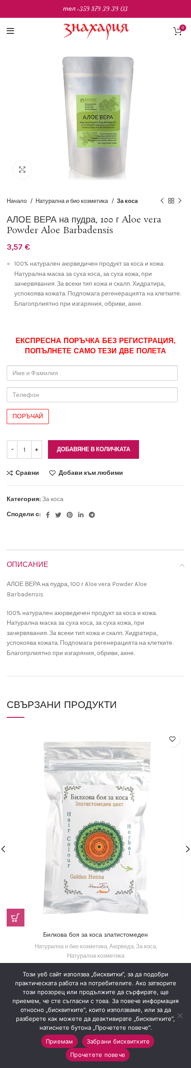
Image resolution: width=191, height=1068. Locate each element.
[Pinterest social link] (70, 515)
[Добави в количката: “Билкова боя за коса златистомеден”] (15, 917)
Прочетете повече (97, 1054)
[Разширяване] (22, 169)
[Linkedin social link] (81, 515)
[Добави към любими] (172, 739)
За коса (127, 201)
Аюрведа (121, 946)
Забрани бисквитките (118, 1041)
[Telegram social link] (92, 515)
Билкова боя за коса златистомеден (95, 934)
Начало (17, 201)
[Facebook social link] (47, 515)
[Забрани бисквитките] (179, 1015)
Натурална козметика (95, 955)
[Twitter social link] (58, 515)
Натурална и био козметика (72, 201)
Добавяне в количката (93, 449)
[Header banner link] (95, 9)
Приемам (59, 1041)
